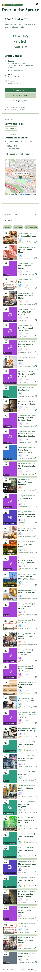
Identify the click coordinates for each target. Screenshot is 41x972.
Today (7, 227)
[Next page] (36, 969)
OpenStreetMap (23, 194)
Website (13, 128)
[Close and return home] (37, 4)
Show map (9, 220)
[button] (20, 177)
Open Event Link (22, 96)
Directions (13, 154)
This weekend (31, 227)
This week (18, 227)
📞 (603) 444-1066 (15, 70)
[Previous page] (23, 969)
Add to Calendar (22, 90)
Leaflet (12, 194)
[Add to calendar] (35, 241)
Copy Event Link (22, 101)
